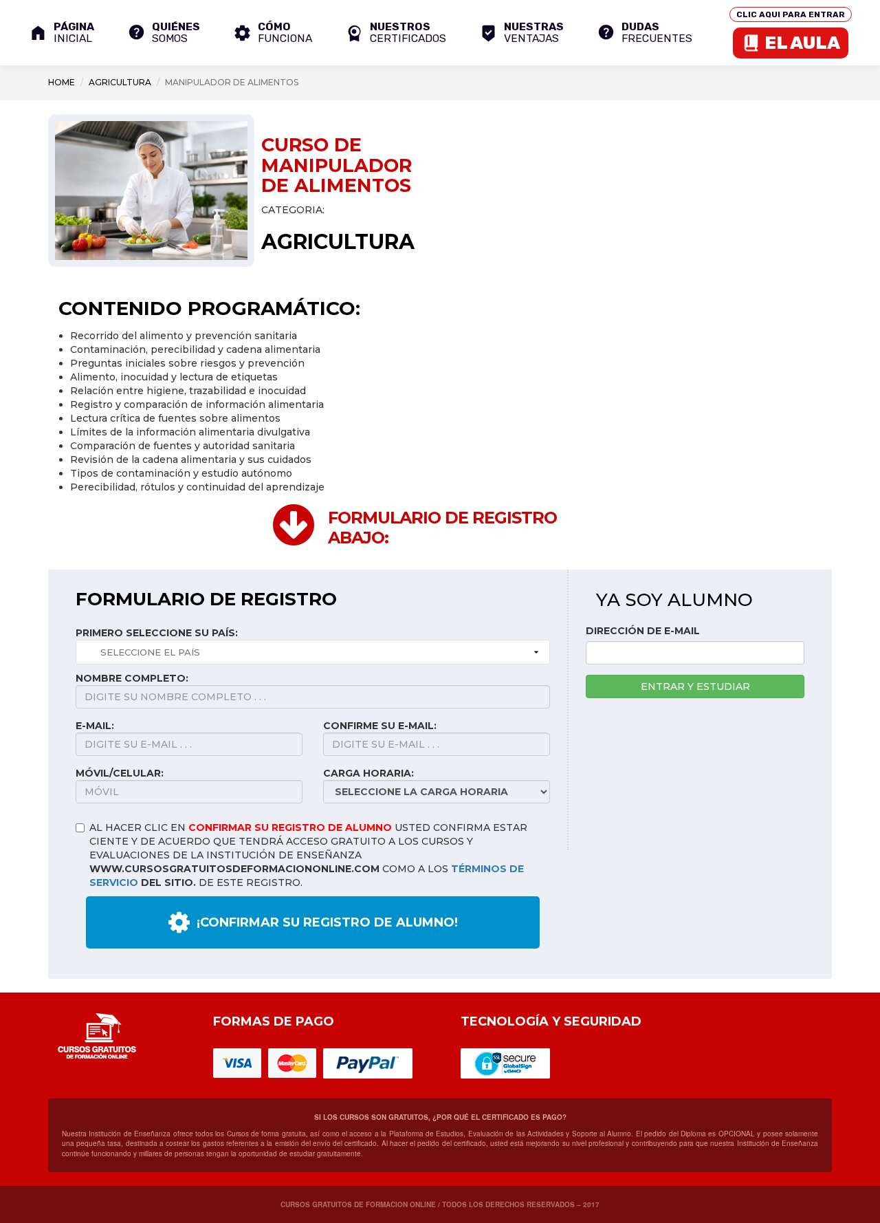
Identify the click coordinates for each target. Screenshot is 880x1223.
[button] (395, 33)
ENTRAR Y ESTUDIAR (695, 686)
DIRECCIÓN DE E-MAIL (643, 631)
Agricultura (120, 82)
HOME (61, 82)
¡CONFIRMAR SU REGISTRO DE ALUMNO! (327, 922)
